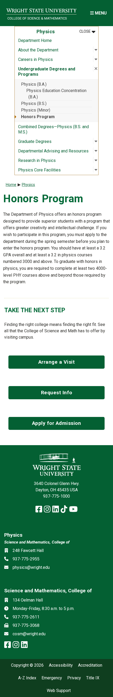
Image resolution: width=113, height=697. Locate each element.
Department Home (35, 40)
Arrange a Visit (56, 362)
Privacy (74, 678)
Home (11, 184)
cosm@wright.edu (29, 633)
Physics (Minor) (35, 110)
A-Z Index (27, 678)
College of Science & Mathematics (37, 18)
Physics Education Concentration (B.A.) (56, 93)
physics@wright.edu (31, 567)
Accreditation (90, 665)
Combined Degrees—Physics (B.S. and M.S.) (53, 129)
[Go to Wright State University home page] (41, 9)
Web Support (59, 691)
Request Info (56, 393)
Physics (28, 184)
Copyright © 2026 (27, 665)
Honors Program (38, 116)
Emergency (52, 678)
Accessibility (61, 665)
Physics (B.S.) (34, 103)
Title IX (92, 678)
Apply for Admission (56, 423)
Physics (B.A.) (34, 84)
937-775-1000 (56, 496)
